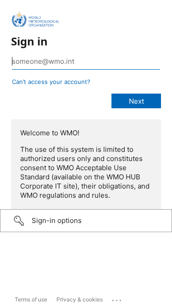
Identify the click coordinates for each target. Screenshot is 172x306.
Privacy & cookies (79, 299)
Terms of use (31, 299)
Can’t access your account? (51, 81)
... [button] (117, 298)
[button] (86, 221)
